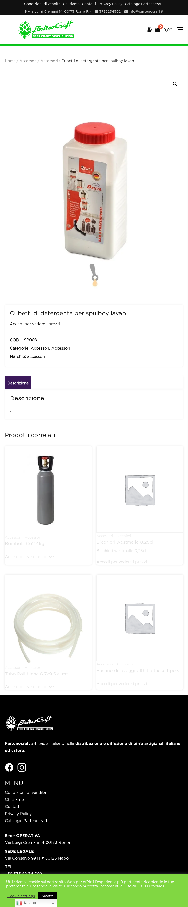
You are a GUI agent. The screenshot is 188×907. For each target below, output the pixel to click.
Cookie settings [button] (21, 896)
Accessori (28, 61)
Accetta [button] (47, 895)
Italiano (29, 903)
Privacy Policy (110, 4)
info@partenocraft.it (146, 11)
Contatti (89, 4)
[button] (175, 83)
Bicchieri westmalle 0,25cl (124, 542)
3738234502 (110, 11)
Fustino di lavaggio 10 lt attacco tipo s (137, 670)
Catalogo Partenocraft (144, 4)
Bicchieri (123, 536)
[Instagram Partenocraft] (21, 767)
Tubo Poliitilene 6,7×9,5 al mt (36, 674)
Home (10, 61)
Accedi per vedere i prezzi (35, 324)
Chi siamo (71, 4)
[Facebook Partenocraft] (9, 767)
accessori (36, 356)
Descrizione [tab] (18, 383)
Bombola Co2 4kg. (25, 543)
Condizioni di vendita (42, 4)
